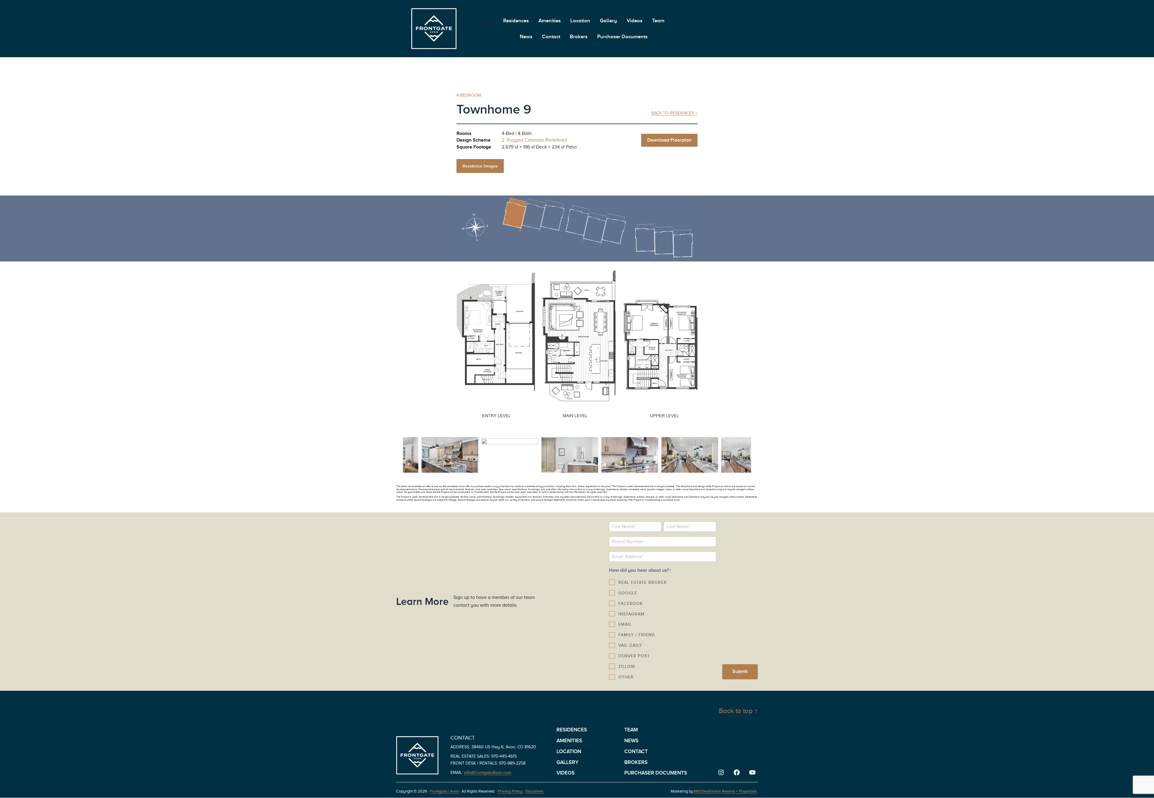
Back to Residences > (674, 113)
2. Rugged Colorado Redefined (534, 140)
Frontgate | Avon (444, 791)
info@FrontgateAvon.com (487, 772)
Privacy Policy (510, 791)
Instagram (631, 614)
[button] (404, 456)
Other (626, 676)
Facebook (630, 603)
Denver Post (634, 655)
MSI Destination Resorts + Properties (725, 791)
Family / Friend (636, 634)
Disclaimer (534, 791)
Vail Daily (630, 645)
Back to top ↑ (738, 711)
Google (627, 592)
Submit (740, 671)
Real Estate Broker (642, 582)
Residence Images (480, 166)
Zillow (626, 666)
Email (625, 624)
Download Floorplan (669, 140)
